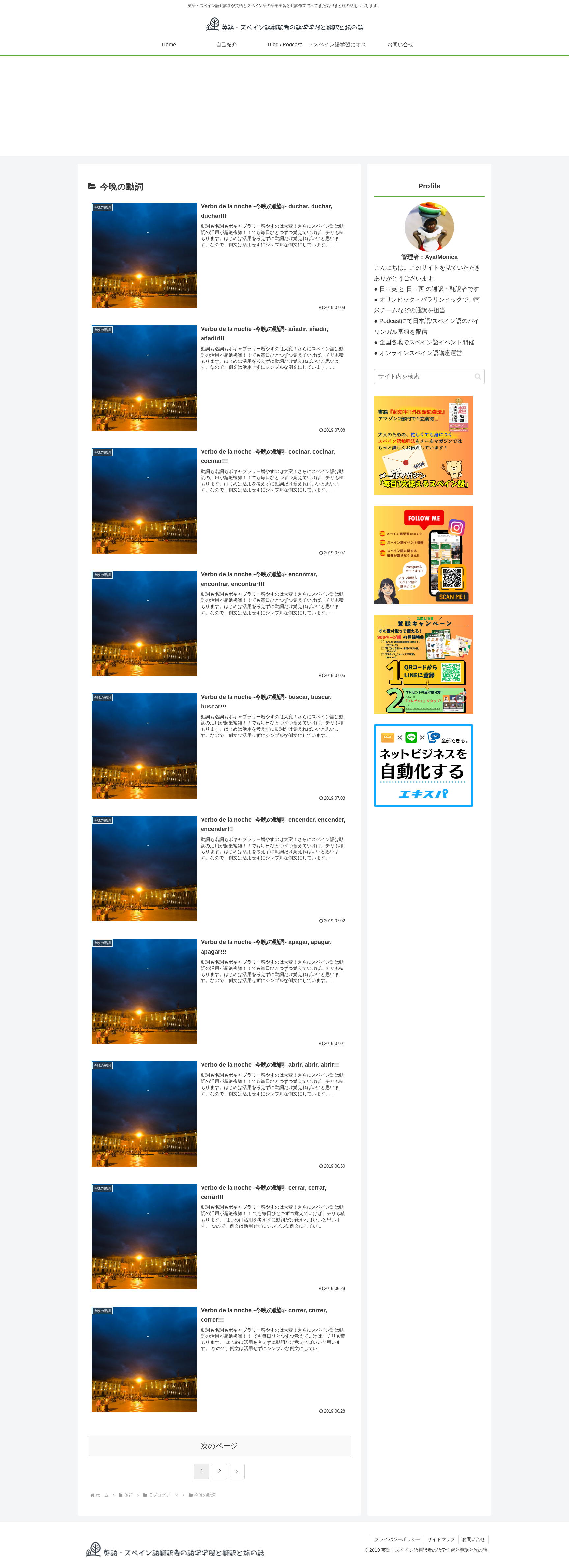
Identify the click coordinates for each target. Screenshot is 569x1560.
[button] (478, 376)
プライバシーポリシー (397, 1539)
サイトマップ (441, 1539)
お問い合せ (473, 1539)
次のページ (219, 1446)
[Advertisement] (284, 110)
